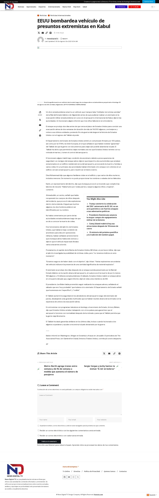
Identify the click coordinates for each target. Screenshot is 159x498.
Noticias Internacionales (60, 15)
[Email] (42, 33)
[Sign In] (143, 7)
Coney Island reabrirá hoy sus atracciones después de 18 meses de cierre (102, 226)
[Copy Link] (46, 33)
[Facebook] (65, 477)
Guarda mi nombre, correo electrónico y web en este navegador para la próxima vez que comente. (72, 426)
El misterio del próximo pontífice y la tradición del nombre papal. (102, 233)
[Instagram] (73, 477)
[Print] (50, 33)
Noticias (43, 15)
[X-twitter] (78, 477)
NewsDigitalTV (52, 38)
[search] (148, 7)
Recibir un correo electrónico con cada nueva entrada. (61, 435)
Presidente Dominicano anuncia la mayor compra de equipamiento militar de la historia (102, 217)
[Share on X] (38, 33)
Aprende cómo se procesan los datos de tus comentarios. (95, 445)
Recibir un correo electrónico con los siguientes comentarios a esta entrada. (70, 430)
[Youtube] (69, 477)
